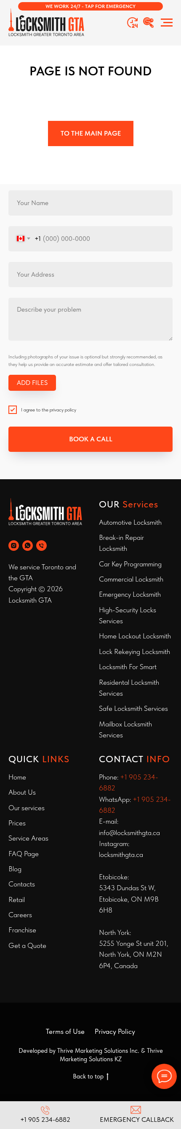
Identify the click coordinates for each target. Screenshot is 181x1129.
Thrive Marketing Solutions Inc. (98, 1050)
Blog (14, 869)
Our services (26, 807)
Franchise (22, 930)
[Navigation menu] (167, 23)
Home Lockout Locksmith (135, 636)
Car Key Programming (130, 564)
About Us (22, 792)
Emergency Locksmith (130, 594)
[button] (90, 6)
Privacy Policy (115, 1031)
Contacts (21, 884)
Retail (16, 899)
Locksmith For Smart (128, 666)
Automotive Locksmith (130, 522)
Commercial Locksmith (131, 579)
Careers (20, 914)
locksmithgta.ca (121, 854)
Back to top (88, 1076)
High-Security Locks (127, 610)
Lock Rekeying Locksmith (134, 651)
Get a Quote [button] (27, 945)
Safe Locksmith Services (133, 708)
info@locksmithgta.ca (129, 832)
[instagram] (13, 545)
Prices (17, 823)
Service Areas (28, 838)
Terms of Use (65, 1031)
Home (17, 777)
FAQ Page (23, 853)
